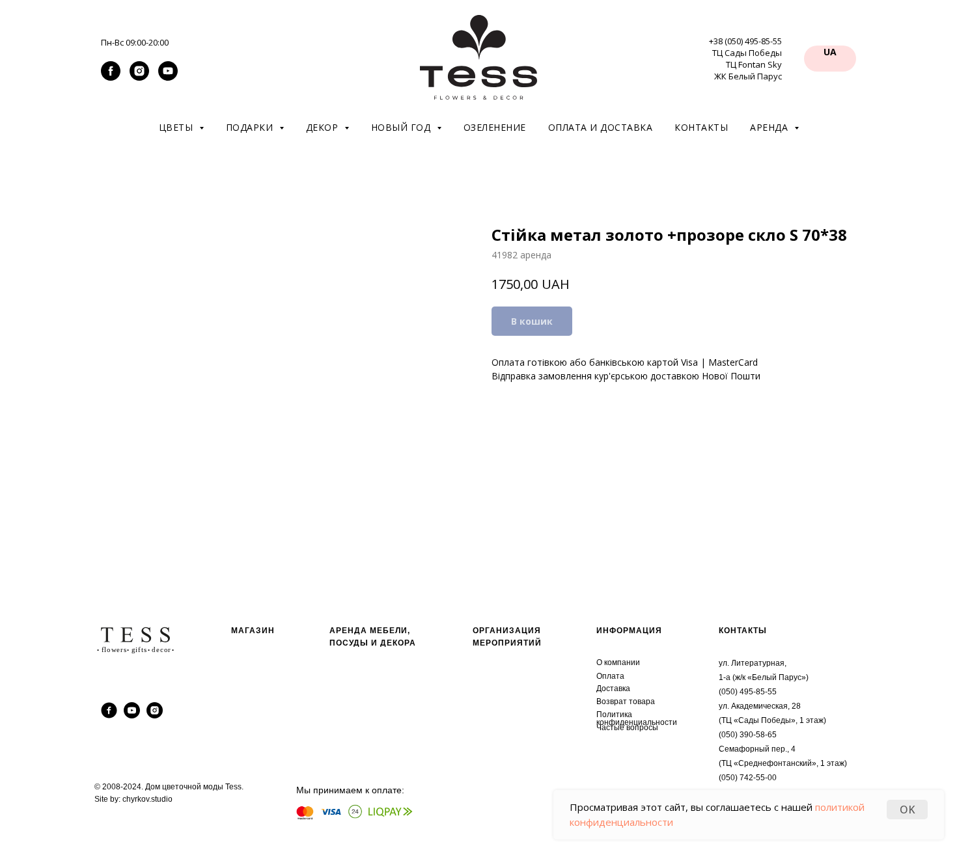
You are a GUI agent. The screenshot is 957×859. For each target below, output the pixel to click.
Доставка (613, 688)
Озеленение (495, 127)
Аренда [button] (770, 127)
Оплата (610, 676)
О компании (618, 662)
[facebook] (110, 77)
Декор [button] (323, 127)
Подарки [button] (251, 127)
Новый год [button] (402, 127)
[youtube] (168, 77)
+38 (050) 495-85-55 (745, 41)
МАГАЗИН (253, 630)
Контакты (701, 127)
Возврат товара (625, 701)
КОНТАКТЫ (743, 630)
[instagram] (139, 77)
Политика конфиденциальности (636, 718)
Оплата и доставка (600, 127)
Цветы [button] (177, 127)
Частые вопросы (627, 727)
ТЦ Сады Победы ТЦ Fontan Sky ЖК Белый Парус (747, 64)
